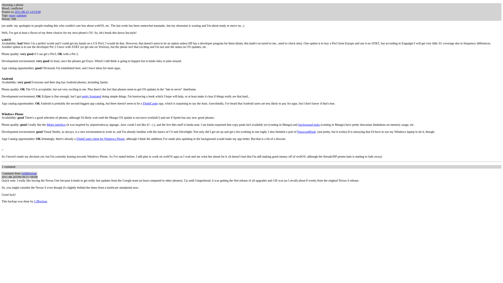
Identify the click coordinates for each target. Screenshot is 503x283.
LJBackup (40, 201)
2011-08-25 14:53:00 (28, 12)
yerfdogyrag (28, 173)
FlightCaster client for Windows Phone (100, 139)
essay (12, 15)
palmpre (22, 15)
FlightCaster (150, 103)
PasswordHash (306, 131)
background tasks (309, 124)
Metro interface (56, 124)
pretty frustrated (91, 96)
